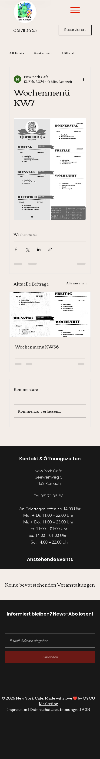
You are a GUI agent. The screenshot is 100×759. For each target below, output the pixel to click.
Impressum (17, 709)
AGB (86, 709)
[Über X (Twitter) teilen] (27, 249)
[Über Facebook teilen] (16, 249)
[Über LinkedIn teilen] (39, 249)
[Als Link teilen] (50, 249)
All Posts (16, 53)
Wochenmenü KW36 (37, 347)
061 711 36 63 (25, 30)
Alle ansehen (76, 283)
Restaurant (43, 53)
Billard (68, 53)
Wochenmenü (25, 234)
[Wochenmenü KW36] (50, 314)
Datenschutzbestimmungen (55, 709)
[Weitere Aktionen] (83, 79)
